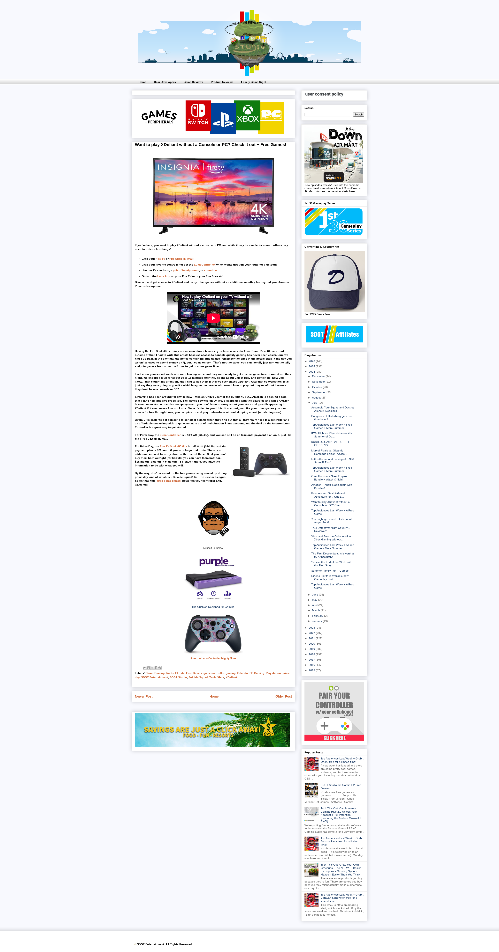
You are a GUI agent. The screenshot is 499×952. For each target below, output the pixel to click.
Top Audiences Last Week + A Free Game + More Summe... (332, 546)
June (315, 594)
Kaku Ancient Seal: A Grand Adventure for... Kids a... (328, 495)
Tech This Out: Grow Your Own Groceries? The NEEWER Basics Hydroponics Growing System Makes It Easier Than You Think (341, 869)
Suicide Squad (198, 677)
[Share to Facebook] (156, 668)
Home (142, 82)
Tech (212, 677)
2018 (312, 654)
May (315, 599)
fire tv (170, 673)
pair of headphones (186, 270)
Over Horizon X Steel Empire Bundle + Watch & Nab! (329, 478)
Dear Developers (165, 82)
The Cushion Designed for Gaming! (213, 606)
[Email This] (145, 668)
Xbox (220, 677)
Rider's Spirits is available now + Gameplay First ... (331, 577)
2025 (312, 366)
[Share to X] (152, 668)
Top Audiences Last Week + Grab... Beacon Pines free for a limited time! (342, 841)
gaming (231, 673)
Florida (180, 673)
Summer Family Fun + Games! (330, 570)
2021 (312, 638)
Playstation (273, 673)
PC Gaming (257, 673)
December (319, 376)
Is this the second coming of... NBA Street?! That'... (332, 461)
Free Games (194, 673)
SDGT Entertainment (154, 677)
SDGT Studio (178, 677)
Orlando (242, 673)
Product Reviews (222, 82)
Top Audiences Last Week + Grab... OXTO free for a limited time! (342, 760)
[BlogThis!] (148, 668)
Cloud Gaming (155, 673)
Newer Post (144, 696)
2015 (312, 670)
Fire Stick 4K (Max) (181, 258)
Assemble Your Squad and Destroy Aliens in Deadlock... (332, 409)
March (316, 610)
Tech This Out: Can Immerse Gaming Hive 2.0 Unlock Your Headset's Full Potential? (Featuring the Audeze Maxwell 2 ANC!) (341, 815)
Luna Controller (204, 264)
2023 (312, 627)
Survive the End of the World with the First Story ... (331, 563)
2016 (312, 664)
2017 (312, 659)
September (319, 392)
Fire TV (160, 258)
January (317, 621)
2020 (312, 643)
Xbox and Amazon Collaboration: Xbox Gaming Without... (331, 538)
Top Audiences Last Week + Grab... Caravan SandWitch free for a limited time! (342, 898)
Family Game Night (253, 82)
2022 (312, 633)
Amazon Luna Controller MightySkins (213, 658)
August (316, 397)
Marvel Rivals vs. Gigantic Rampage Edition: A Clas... (329, 452)
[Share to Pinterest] (160, 668)
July (315, 402)
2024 (312, 371)
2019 (312, 648)
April (315, 605)
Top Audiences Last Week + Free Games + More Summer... (331, 426)
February (318, 615)
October (317, 387)
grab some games (169, 480)
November (319, 381)
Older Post (283, 696)
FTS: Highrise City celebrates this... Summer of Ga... (333, 435)
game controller (213, 673)
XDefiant (231, 677)
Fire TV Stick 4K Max (173, 446)
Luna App (163, 276)
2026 (312, 361)
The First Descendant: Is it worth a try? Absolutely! (332, 555)
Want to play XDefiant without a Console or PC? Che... (330, 503)
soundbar (210, 270)
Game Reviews (193, 82)
